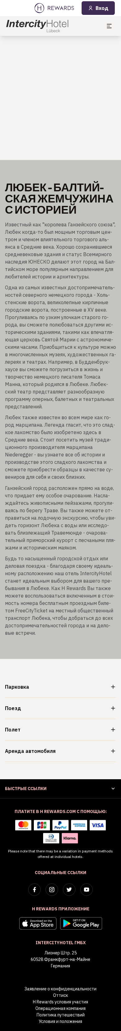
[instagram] (52, 889)
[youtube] (86, 889)
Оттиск (60, 995)
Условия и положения (60, 1021)
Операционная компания (60, 1008)
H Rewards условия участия (60, 1002)
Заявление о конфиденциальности (60, 989)
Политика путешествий (61, 1015)
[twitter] (69, 889)
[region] (60, 98)
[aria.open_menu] (109, 26)
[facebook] (34, 889)
